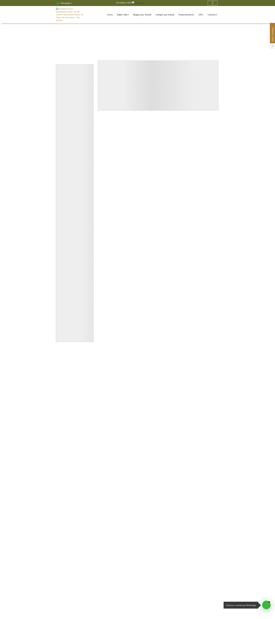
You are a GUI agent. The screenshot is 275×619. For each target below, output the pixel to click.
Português (65, 2)
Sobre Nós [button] (122, 14)
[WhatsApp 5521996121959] (266, 605)
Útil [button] (200, 14)
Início (110, 14)
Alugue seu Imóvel (142, 14)
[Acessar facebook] (210, 3)
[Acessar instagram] (215, 3)
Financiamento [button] (185, 14)
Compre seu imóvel (165, 14)
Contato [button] (212, 14)
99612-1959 (123, 2)
